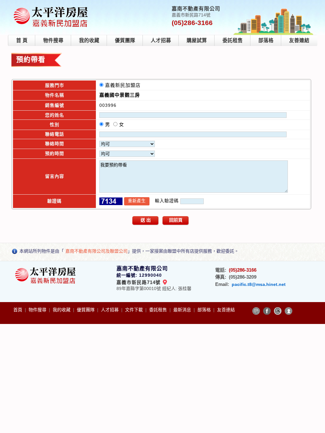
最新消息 (182, 309)
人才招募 (161, 40)
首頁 (18, 309)
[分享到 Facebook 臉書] (267, 311)
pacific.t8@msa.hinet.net (259, 284)
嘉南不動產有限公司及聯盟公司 (96, 251)
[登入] (288, 311)
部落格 (266, 40)
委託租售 (232, 40)
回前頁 (175, 220)
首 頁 (22, 40)
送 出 (146, 220)
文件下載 (134, 309)
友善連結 (299, 40)
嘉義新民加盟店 (124, 85)
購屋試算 (197, 40)
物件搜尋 (53, 40)
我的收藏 (89, 40)
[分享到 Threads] (278, 311)
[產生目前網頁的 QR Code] (256, 311)
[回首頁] (52, 7)
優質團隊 (125, 40)
